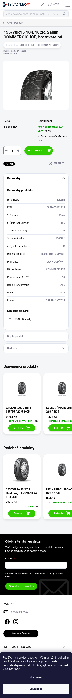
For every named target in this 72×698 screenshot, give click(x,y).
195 (63, 222)
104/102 (60, 238)
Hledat (64, 14)
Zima (62, 215)
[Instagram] (15, 621)
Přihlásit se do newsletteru (21, 586)
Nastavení (36, 677)
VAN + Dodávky (23, 319)
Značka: (10, 54)
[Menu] (67, 4)
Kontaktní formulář (21, 633)
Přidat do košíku (35, 150)
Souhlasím (36, 688)
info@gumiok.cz (19, 611)
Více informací (11, 669)
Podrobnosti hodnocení (48, 45)
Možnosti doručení (52, 138)
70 (63, 230)
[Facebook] (6, 621)
